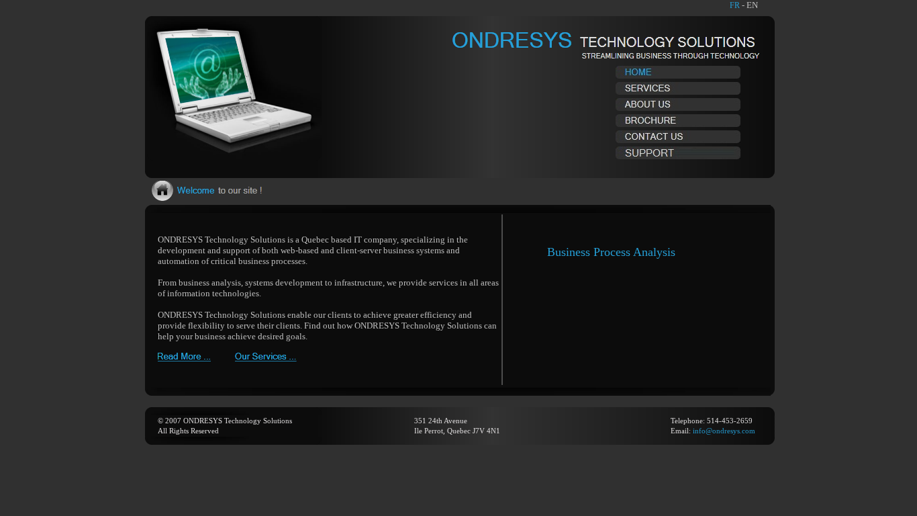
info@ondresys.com (724, 431)
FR (735, 5)
